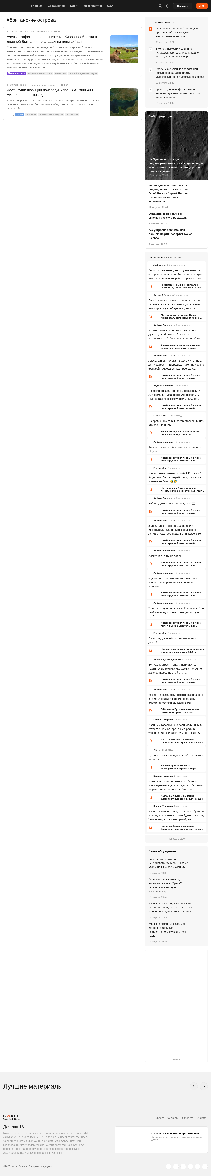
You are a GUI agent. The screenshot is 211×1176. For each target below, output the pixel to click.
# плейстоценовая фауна (83, 73)
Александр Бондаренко (167, 659)
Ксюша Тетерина (163, 719)
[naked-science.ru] (205, 1166)
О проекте (187, 1118)
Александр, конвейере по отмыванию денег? (172, 640)
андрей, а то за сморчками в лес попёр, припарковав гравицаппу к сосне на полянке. (174, 582)
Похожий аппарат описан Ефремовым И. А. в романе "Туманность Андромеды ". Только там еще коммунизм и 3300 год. (174, 394)
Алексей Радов (162, 295)
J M (155, 749)
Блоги (74, 5)
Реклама (201, 1118)
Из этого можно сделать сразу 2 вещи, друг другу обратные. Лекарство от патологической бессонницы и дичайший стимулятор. (175, 335)
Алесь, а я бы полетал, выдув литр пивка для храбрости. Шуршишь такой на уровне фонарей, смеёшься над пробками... (176, 364)
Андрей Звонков (163, 385)
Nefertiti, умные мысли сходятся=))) (171, 503)
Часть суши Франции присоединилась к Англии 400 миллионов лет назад (50, 92)
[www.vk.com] (176, 1166)
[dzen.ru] (190, 1166)
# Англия (31, 114)
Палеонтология (16, 73)
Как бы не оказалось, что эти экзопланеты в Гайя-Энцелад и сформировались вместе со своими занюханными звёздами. (175, 699)
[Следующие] (204, 1086)
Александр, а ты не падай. (165, 556)
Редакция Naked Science (43, 85)
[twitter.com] (168, 1166)
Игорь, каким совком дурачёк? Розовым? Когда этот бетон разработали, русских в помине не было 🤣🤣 (174, 477)
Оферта (159, 1118)
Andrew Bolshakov (164, 325)
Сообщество (56, 5)
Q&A (110, 5)
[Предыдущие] (194, 1086)
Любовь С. (159, 265)
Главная (37, 5)
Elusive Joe (159, 415)
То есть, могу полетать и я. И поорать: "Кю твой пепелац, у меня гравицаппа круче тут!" (176, 612)
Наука (20, 114)
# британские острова (40, 73)
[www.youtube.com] (183, 1166)
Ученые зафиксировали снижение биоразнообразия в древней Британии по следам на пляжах (52, 39)
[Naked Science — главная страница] (16, 6)
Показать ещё (176, 838)
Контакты (172, 1118)
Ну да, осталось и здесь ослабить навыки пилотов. (175, 757)
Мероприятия (93, 5)
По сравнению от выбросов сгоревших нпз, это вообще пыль (176, 423)
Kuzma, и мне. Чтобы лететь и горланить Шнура (174, 449)
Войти (202, 5)
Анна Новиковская (39, 31)
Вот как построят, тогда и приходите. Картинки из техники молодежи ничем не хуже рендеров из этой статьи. (175, 668)
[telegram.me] (197, 1166)
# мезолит (60, 73)
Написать (182, 6)
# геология (72, 114)
